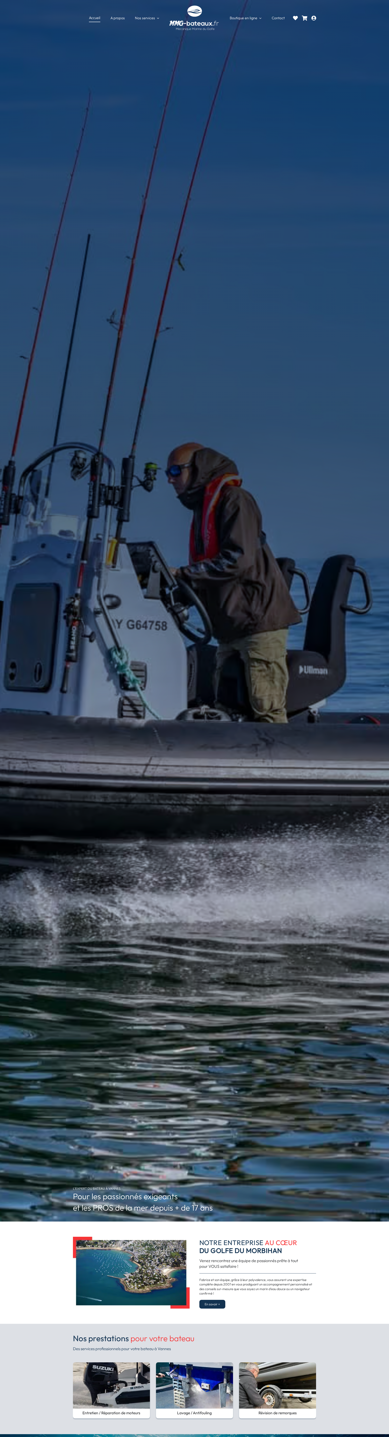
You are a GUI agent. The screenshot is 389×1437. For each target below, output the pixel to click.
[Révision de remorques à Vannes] (277, 1364)
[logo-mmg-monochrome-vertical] (194, 6)
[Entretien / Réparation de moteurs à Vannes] (111, 1364)
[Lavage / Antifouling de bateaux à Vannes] (194, 1364)
